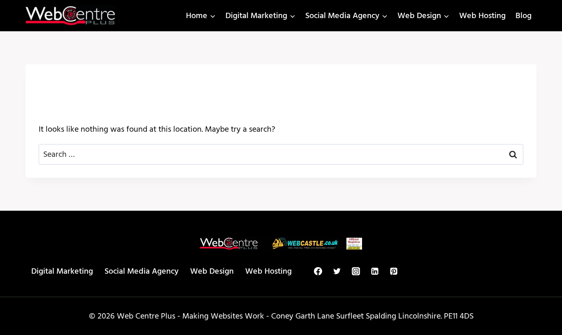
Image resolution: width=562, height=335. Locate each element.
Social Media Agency (142, 271)
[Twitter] (337, 271)
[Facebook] (318, 271)
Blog (524, 15)
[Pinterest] (394, 271)
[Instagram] (356, 271)
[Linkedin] (375, 271)
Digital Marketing (62, 271)
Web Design (212, 271)
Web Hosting (482, 15)
